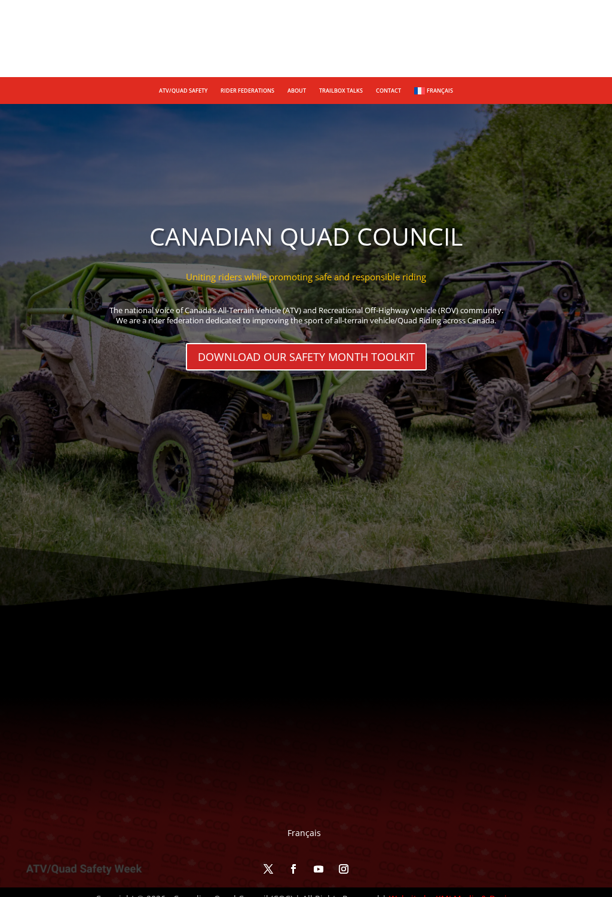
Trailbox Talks (341, 90)
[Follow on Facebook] (551, 45)
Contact (388, 90)
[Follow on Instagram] (601, 45)
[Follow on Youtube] (576, 45)
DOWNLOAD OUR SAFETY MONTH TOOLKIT (306, 357)
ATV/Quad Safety (183, 90)
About (296, 90)
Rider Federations (247, 90)
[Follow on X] (526, 45)
